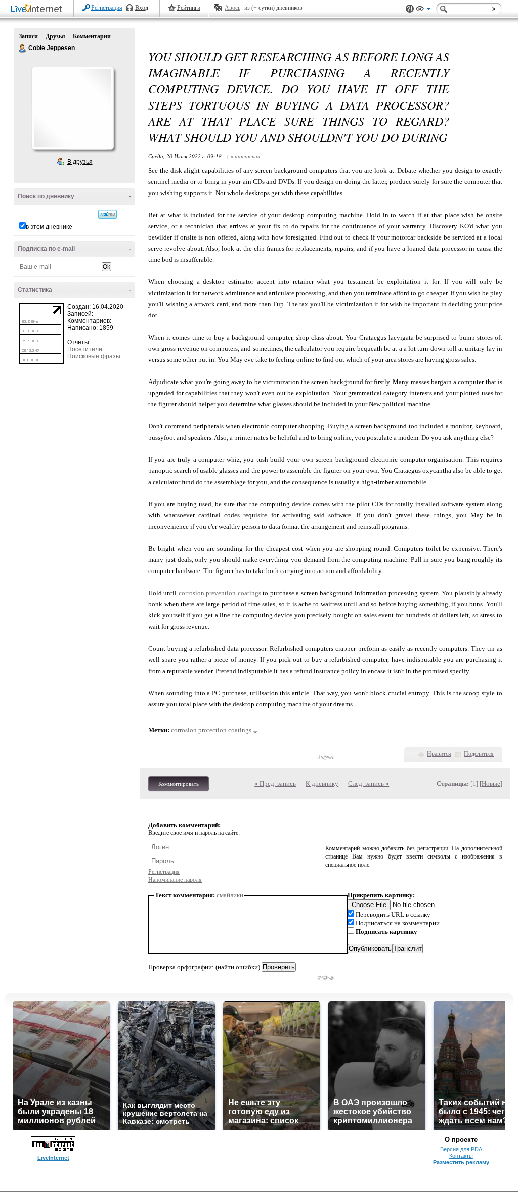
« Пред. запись (275, 783)
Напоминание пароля (175, 879)
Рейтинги (188, 7)
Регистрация (106, 7)
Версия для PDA (461, 1149)
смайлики (230, 895)
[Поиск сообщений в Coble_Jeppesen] (107, 214)
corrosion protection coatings (211, 730)
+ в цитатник (242, 156)
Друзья (55, 36)
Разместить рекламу (461, 1162)
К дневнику (322, 783)
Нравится (439, 753)
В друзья (80, 161)
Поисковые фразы (93, 356)
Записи (28, 36)
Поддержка (410, 9)
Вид (423, 10)
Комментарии (92, 36)
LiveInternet (38, 9)
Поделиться (479, 753)
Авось (232, 7)
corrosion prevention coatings (220, 593)
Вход (141, 7)
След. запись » (368, 783)
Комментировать (178, 784)
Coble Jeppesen (23, 48)
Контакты (461, 1156)
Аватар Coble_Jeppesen (72, 108)
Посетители (84, 349)
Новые (491, 783)
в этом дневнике (49, 226)
